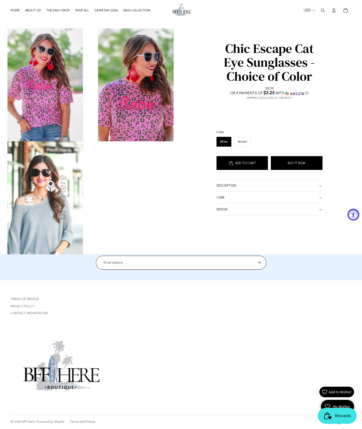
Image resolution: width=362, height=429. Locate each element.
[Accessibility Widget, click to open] (353, 214)
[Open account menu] (334, 10)
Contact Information (29, 313)
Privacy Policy (22, 306)
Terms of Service (25, 299)
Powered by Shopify (50, 421)
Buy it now (296, 163)
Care (220, 198)
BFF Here (28, 421)
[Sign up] (259, 262)
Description (226, 186)
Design (222, 209)
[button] (270, 93)
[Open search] (323, 10)
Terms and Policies (82, 421)
